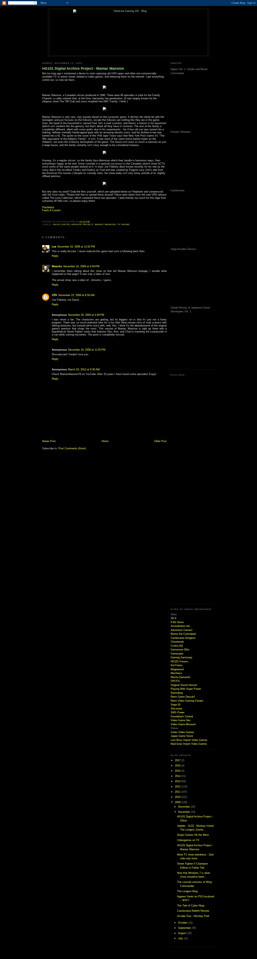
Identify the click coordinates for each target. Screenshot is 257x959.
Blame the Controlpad (183, 633)
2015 (178, 770)
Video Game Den (181, 720)
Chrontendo (177, 641)
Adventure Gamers (182, 630)
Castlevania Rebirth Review (193, 910)
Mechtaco (176, 673)
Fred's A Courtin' (51, 210)
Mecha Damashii (180, 677)
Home (105, 441)
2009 (178, 802)
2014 (178, 776)
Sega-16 (175, 704)
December (184, 806)
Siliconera (176, 708)
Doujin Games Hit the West (193, 834)
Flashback (48, 207)
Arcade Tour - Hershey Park (193, 916)
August (182, 933)
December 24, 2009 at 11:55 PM (86, 349)
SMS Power (178, 712)
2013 (178, 781)
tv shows (123, 224)
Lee (54, 246)
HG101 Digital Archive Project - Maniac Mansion (83, 68)
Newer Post (49, 441)
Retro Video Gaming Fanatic (187, 700)
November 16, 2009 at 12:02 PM (76, 246)
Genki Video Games (182, 732)
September (185, 927)
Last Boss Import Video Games (189, 740)
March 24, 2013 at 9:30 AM (84, 369)
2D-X (173, 618)
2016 (178, 765)
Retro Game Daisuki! (183, 696)
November (184, 811)
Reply (55, 255)
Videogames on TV (188, 840)
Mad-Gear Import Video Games (189, 743)
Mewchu (57, 266)
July (181, 938)
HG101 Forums (179, 661)
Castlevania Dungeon (183, 637)
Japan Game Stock (182, 735)
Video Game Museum (183, 724)
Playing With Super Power (186, 688)
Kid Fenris (177, 665)
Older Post (160, 441)
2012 (178, 786)
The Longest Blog (187, 891)
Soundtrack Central (182, 716)
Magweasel (177, 669)
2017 (178, 760)
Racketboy (177, 692)
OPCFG (175, 680)
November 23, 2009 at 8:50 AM (76, 295)
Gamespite (177, 653)
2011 (178, 791)
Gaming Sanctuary (181, 657)
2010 (178, 796)
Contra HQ (177, 645)
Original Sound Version (184, 685)
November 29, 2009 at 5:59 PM (86, 314)
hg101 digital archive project (73, 224)
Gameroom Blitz (180, 649)
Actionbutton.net (180, 626)
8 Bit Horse (177, 622)
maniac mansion (105, 224)
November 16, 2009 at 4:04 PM (81, 266)
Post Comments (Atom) (72, 448)
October (183, 922)
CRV (54, 295)
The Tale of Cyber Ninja (190, 905)
